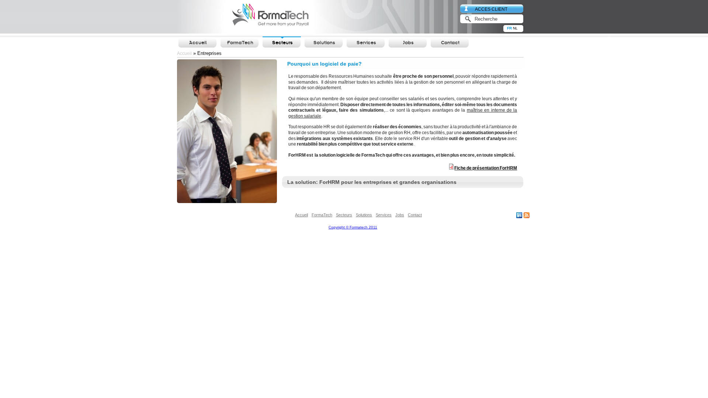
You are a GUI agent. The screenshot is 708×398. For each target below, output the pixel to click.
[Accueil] (244, 17)
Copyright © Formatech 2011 (353, 227)
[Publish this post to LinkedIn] (519, 216)
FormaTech (240, 43)
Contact (450, 43)
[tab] (402, 64)
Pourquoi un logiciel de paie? (324, 64)
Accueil (198, 43)
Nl (514, 28)
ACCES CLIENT (491, 9)
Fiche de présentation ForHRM (485, 168)
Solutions (324, 43)
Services (366, 43)
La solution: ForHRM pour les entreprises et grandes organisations (372, 182)
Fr (508, 28)
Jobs (408, 43)
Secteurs (282, 43)
